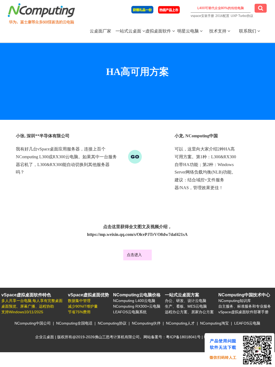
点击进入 (134, 255)
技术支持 (218, 31)
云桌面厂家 (100, 31)
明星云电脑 (188, 31)
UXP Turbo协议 (242, 16)
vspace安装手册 (202, 16)
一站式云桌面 (128, 31)
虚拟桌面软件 (158, 31)
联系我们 (248, 31)
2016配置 (222, 16)
